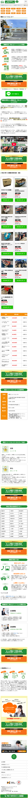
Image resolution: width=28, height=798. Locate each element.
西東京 (2, 10)
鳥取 (13, 13)
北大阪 (23, 10)
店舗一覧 (16, 633)
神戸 (8, 13)
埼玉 (13, 8)
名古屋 (18, 10)
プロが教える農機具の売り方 (7, 769)
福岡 (24, 13)
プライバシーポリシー (6, 775)
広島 (19, 13)
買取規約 (3, 772)
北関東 (8, 10)
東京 (24, 8)
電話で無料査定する (15, 796)
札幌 (3, 8)
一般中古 (18, 193)
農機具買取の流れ (10, 596)
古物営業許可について (6, 777)
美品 (17, 273)
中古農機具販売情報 (5, 767)
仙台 (8, 8)
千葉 (19, 8)
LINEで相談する (15, 93)
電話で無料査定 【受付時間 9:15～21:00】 (10, 2)
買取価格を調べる (7, 200)
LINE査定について (5, 764)
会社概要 (3, 761)
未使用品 (4, 193)
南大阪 (2, 13)
